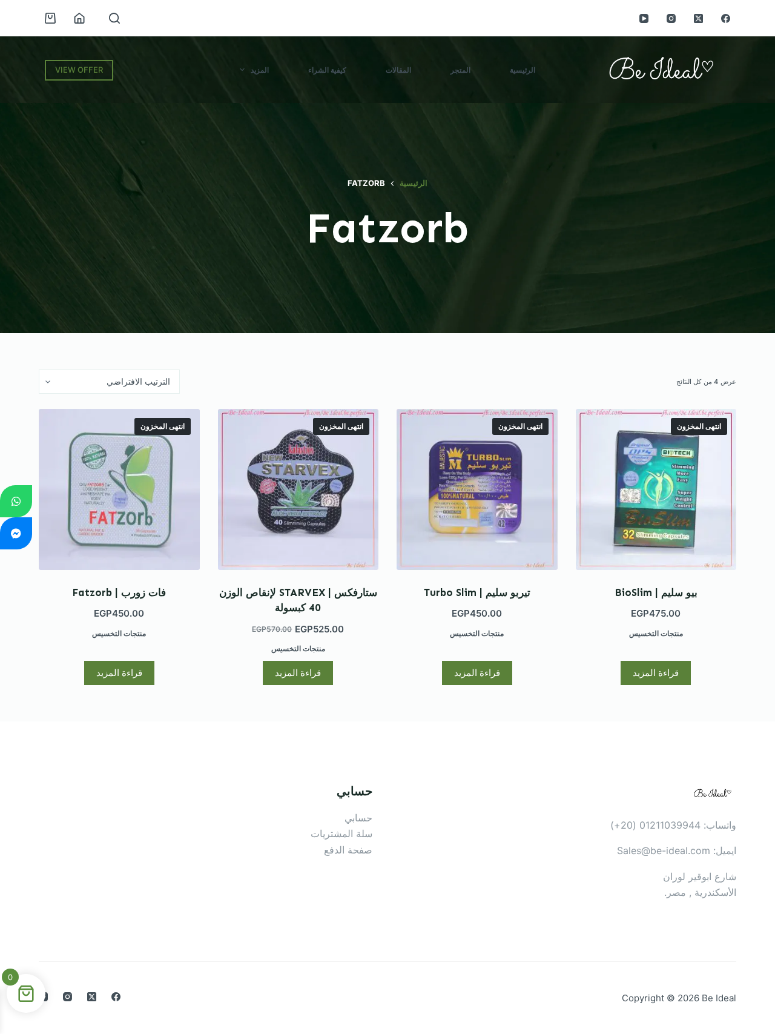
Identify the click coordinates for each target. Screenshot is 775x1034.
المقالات (398, 70)
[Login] (79, 18)
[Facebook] (725, 18)
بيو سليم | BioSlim (656, 592)
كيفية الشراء (327, 70)
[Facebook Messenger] (16, 533)
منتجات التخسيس (656, 633)
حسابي (358, 818)
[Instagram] (671, 18)
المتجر (460, 70)
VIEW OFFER (79, 70)
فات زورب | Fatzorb (119, 592)
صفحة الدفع (348, 850)
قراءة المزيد (656, 672)
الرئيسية (522, 70)
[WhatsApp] (16, 501)
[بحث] (114, 18)
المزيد (260, 70)
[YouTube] (643, 18)
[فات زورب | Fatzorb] (119, 489)
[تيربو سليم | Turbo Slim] (477, 489)
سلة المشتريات (341, 833)
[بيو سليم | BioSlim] (656, 489)
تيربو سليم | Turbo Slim (477, 592)
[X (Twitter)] (698, 18)
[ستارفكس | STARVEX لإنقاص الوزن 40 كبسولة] (298, 489)
